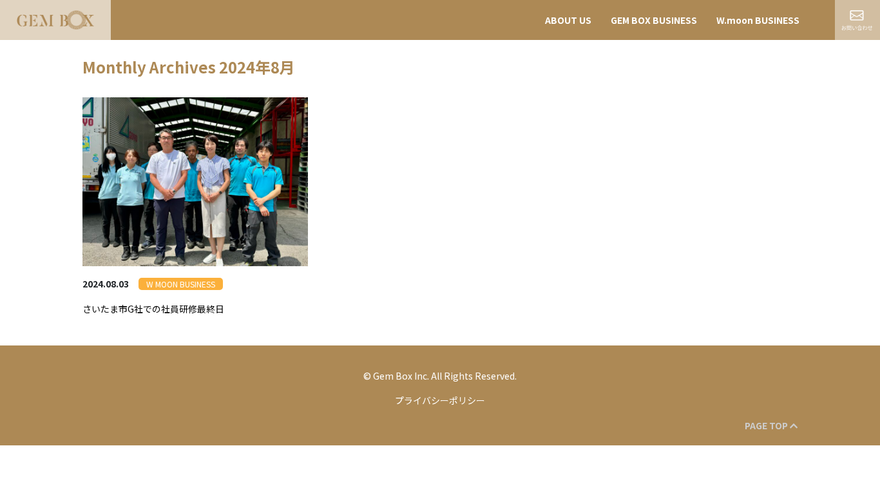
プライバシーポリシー (440, 400)
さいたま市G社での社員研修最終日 (153, 308)
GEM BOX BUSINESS (654, 20)
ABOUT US (568, 20)
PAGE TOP (767, 425)
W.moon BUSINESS (757, 20)
